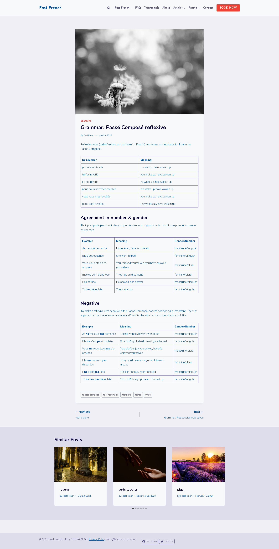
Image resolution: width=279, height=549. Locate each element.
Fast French (89, 135)
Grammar (86, 121)
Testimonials (151, 7)
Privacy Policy (97, 539)
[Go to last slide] (59, 476)
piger (181, 489)
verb (148, 394)
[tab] (133, 508)
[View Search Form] (108, 8)
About (166, 7)
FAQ (138, 7)
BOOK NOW (228, 7)
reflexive (126, 394)
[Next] (219, 476)
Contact (208, 7)
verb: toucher (128, 489)
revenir (64, 489)
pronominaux (110, 394)
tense (138, 394)
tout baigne (82, 415)
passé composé (90, 394)
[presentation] (80, 464)
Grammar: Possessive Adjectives (184, 415)
